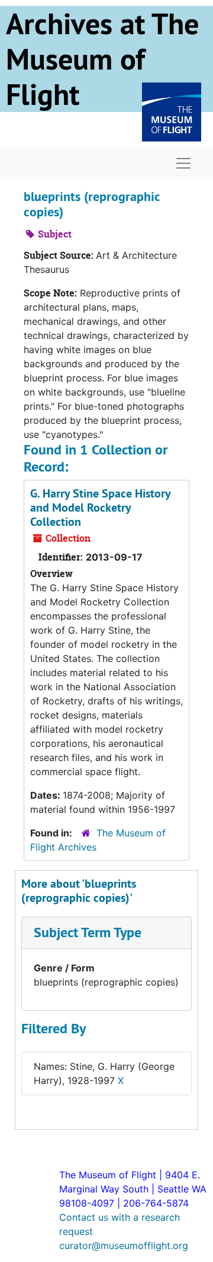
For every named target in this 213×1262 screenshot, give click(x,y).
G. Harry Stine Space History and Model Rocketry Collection (100, 507)
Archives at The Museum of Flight (102, 59)
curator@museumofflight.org (123, 1245)
